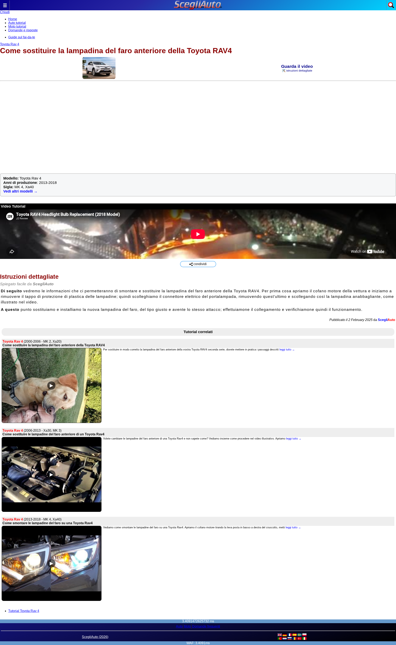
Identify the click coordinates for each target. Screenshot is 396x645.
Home (12, 19)
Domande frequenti (206, 626)
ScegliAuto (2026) (95, 637)
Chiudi (5, 12)
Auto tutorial (17, 23)
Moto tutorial (17, 26)
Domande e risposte (23, 30)
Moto (187, 626)
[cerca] (391, 7)
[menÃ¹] (5, 7)
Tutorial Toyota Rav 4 (23, 611)
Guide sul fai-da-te (21, 37)
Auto (179, 626)
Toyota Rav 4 (9, 44)
